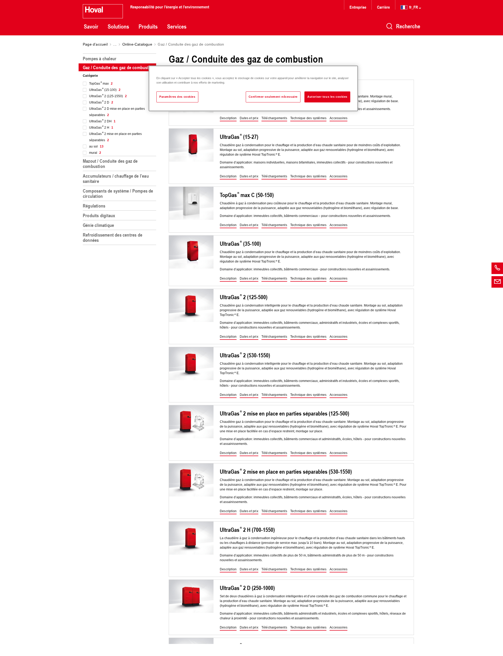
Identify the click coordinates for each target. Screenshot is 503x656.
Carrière (384, 7)
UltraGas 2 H (101, 127)
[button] (228, 118)
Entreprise (357, 7)
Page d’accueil (95, 44)
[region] (120, 352)
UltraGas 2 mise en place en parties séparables (115, 137)
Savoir (91, 26)
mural (95, 153)
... (115, 44)
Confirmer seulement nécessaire (273, 97)
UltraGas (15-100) (105, 90)
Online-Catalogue (137, 44)
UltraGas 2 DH (102, 121)
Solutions (118, 26)
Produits (148, 26)
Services (177, 26)
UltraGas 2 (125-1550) (108, 96)
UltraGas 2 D (101, 102)
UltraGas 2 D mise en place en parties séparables (117, 112)
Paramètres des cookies (177, 97)
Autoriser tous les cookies (327, 97)
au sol (96, 146)
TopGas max (101, 83)
